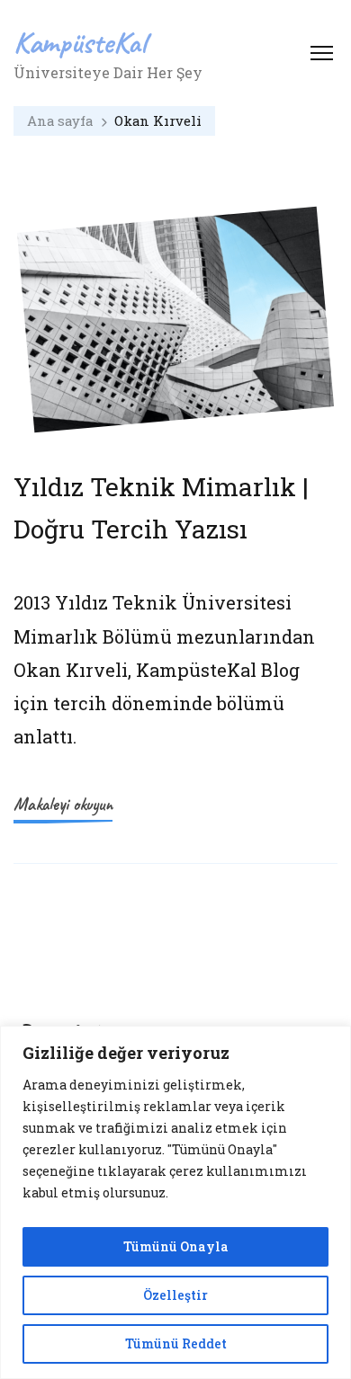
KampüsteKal (80, 41)
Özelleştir (175, 1294)
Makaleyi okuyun (63, 804)
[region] (175, 1202)
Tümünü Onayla (176, 1246)
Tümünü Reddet (176, 1343)
